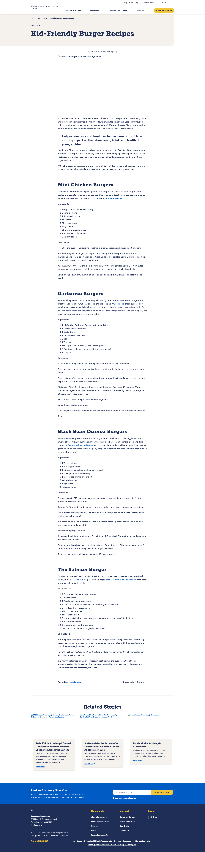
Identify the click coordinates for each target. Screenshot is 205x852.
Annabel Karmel (114, 198)
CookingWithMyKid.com (80, 445)
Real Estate (124, 826)
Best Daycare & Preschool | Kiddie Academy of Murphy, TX (112, 845)
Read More (40, 767)
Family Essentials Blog (130, 3)
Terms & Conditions (51, 836)
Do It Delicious (76, 579)
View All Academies (99, 817)
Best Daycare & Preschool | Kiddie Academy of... (92, 841)
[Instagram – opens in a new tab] (156, 817)
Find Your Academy (164, 10)
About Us (140, 10)
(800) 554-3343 (36, 825)
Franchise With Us (149, 3)
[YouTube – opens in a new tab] (153, 817)
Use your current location (125, 798)
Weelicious (118, 304)
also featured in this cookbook (121, 579)
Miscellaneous (75, 682)
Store (93, 830)
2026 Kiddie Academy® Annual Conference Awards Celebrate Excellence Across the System (53, 746)
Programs (94, 10)
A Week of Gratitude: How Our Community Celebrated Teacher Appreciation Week (102, 746)
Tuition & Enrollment (118, 10)
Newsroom (95, 826)
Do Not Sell (65, 836)
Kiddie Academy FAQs (100, 822)
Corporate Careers (127, 817)
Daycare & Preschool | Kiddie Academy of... (132, 841)
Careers (163, 3)
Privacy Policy (36, 836)
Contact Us (124, 830)
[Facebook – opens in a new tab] (148, 817)
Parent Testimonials (99, 835)
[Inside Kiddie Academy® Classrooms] (151, 727)
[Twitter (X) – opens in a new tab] (151, 817)
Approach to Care (73, 10)
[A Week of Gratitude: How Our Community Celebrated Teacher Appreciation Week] (102, 727)
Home (33, 18)
